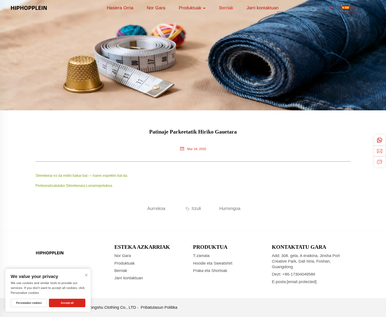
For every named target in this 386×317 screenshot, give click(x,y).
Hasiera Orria (120, 7)
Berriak (226, 7)
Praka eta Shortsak (210, 270)
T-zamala (201, 255)
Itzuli (196, 208)
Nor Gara (156, 7)
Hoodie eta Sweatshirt (212, 263)
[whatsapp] (379, 140)
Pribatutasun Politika (159, 307)
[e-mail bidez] (379, 151)
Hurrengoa (229, 208)
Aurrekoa (156, 208)
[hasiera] (29, 7)
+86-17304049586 (298, 274)
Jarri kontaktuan (263, 7)
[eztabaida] (379, 161)
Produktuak (191, 7)
